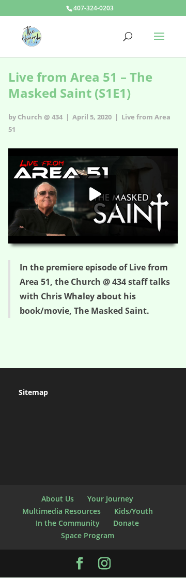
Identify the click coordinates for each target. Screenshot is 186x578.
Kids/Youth (133, 511)
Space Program (87, 535)
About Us (57, 499)
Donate (126, 523)
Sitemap (33, 392)
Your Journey (110, 499)
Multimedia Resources (61, 511)
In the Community (68, 523)
